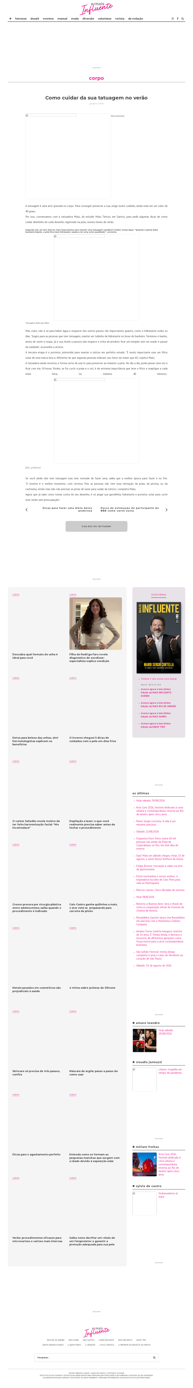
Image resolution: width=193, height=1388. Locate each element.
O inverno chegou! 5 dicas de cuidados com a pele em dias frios (92, 739)
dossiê (34, 18)
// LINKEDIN (90, 1345)
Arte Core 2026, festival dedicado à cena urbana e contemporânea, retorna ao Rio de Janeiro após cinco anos (160, 811)
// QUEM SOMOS (74, 1345)
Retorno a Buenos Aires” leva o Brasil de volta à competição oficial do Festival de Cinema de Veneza (160, 907)
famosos (21, 18)
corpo (72, 594)
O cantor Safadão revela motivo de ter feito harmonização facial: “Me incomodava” (36, 824)
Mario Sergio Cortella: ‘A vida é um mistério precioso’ (156, 822)
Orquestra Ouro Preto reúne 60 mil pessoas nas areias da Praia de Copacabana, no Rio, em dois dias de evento (157, 843)
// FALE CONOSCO (106, 1345)
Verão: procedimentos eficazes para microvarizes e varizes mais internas (37, 1239)
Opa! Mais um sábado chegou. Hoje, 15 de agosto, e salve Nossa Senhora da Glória (160, 857)
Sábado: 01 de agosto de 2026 (153, 965)
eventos (48, 18)
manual (62, 18)
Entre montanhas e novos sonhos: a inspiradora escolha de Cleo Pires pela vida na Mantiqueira (158, 879)
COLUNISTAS (104, 18)
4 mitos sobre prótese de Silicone (92, 987)
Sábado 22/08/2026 (147, 831)
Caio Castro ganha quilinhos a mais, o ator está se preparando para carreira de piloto (93, 908)
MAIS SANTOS (89, 1340)
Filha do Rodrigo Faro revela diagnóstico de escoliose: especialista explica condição (89, 658)
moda (75, 18)
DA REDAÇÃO (135, 18)
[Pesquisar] (182, 19)
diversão (88, 18)
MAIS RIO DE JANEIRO (56, 1340)
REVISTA (119, 18)
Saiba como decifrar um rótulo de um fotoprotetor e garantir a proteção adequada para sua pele (92, 1241)
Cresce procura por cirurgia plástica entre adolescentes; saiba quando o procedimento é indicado (36, 908)
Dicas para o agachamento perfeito (36, 1154)
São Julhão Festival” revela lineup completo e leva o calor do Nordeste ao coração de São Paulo (159, 955)
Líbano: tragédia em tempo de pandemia (170, 1071)
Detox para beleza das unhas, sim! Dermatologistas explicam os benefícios (35, 741)
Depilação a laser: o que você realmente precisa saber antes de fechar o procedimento (92, 824)
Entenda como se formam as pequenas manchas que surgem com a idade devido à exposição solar (94, 1158)
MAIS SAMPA (74, 1340)
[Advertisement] (96, 46)
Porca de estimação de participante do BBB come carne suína (130, 509)
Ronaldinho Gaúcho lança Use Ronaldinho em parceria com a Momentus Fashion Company (160, 921)
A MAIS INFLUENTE (106, 1340)
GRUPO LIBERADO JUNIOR (52, 1345)
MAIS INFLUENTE (125, 1340)
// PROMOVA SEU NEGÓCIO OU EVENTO (134, 1345)
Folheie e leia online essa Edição (159, 678)
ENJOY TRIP (141, 1340)
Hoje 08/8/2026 (145, 897)
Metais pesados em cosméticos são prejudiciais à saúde (36, 989)
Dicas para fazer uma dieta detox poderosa (67, 509)
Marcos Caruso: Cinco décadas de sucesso (160, 890)
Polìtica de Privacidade (139, 1377)
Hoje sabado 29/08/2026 (150, 800)
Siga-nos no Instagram (96, 526)
